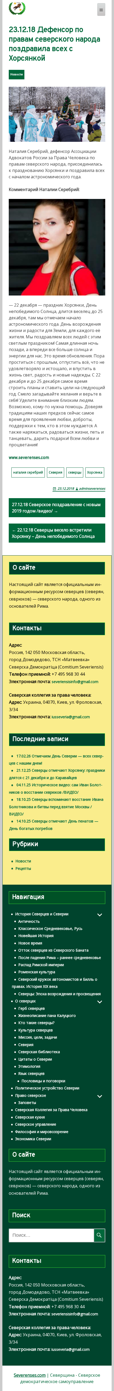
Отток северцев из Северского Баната (53, 950)
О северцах (25, 1000)
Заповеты (27, 1102)
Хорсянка (94, 472)
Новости (16, 74)
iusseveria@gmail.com (71, 716)
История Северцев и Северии (41, 913)
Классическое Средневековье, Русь (50, 928)
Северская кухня (30, 1117)
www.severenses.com (29, 458)
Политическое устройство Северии (47, 1087)
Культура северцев (35, 1030)
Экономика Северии (33, 1138)
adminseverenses (92, 488)
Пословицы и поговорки (43, 1080)
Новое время (30, 942)
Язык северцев (31, 1073)
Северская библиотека (39, 1051)
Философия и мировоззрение (41, 1131)
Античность (29, 921)
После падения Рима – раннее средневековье (59, 957)
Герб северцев (31, 1008)
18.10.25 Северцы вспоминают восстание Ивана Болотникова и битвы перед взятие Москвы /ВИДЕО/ (56, 806)
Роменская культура (36, 971)
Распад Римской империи (41, 964)
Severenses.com (30, 1375)
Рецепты (23, 868)
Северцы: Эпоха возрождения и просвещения (59, 993)
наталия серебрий (28, 472)
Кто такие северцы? (36, 1022)
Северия (55, 472)
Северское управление (35, 1124)
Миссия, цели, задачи (37, 1037)
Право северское (30, 1095)
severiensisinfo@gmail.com (75, 681)
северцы (74, 472)
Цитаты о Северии (35, 1059)
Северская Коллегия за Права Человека (51, 1109)
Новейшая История (36, 935)
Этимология (29, 1066)
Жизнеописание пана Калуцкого (47, 1015)
